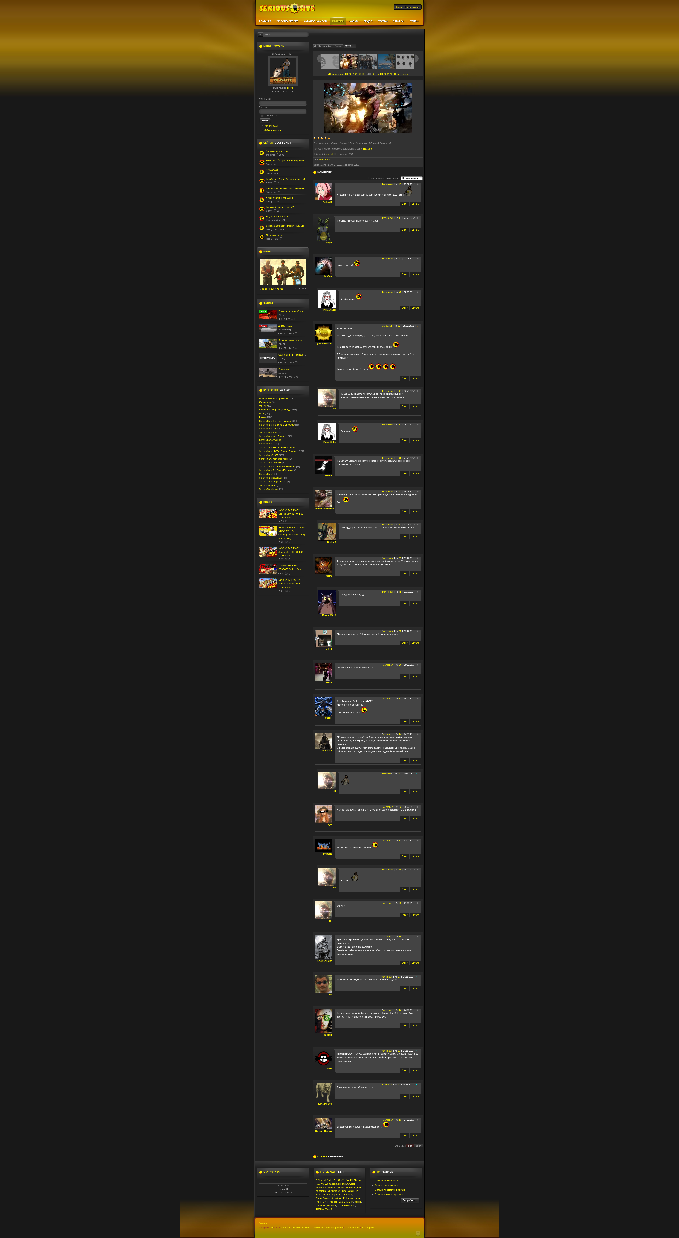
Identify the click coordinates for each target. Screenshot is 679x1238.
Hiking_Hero (272, 229)
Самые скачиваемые (387, 1185)
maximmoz (355, 1198)
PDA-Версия (367, 1228)
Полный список (324, 1209)
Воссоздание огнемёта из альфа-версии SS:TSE (302, 311)
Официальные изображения (273, 398)
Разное (338, 46)
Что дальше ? (273, 170)
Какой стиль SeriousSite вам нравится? (285, 179)
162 (355, 74)
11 (298, 348)
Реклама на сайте (302, 1228)
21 (400, 840)
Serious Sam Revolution (271, 478)
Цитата (415, 204)
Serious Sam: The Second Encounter (277, 425)
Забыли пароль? (273, 130)
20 (400, 903)
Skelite (329, 682)
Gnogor (328, 718)
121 (278, 192)
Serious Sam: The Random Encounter (277, 466)
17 (399, 977)
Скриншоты (265, 402)
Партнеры (286, 1228)
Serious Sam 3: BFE (268, 455)
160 (347, 74)
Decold (357, 1202)
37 (400, 292)
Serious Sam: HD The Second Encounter (278, 451)
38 (400, 424)
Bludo (343, 1191)
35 (400, 870)
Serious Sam (325, 159)
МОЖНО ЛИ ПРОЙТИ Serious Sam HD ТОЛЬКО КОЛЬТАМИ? (290, 514)
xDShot (328, 475)
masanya (282, 373)
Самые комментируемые (389, 1194)
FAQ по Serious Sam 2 (277, 216)
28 (400, 558)
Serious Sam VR (267, 485)
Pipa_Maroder (273, 220)
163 (359, 74)
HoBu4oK (347, 1194)
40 (400, 184)
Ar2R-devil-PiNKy (324, 1180)
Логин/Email (265, 99)
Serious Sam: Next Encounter (273, 436)
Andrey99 (327, 202)
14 (399, 1084)
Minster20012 (329, 615)
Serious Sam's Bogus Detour (273, 481)
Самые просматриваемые (390, 1189)
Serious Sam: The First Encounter (275, 421)
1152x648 (367, 149)
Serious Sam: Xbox (268, 432)
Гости (290, 88)
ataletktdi (270, 155)
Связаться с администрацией (328, 1228)
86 (285, 220)
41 (400, 592)
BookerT (331, 542)
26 (400, 665)
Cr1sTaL (351, 1184)
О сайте (263, 1223)
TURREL (328, 1035)
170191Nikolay (324, 961)
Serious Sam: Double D (270, 462)
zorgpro (322, 1191)
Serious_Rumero (323, 1131)
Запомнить (271, 116)
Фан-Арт (263, 406)
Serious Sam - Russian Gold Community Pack (288, 188)
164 (363, 74)
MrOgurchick (333, 1191)
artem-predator (339, 1184)
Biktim (281, 315)
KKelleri (345, 1198)
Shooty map (284, 369)
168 (382, 74)
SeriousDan (350, 1187)
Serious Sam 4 (266, 474)
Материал (387, 184)
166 (373, 74)
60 (278, 173)
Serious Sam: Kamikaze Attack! (274, 459)
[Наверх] (418, 1233)
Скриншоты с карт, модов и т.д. (274, 410)
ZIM (330, 994)
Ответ (405, 204)
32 (399, 326)
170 (390, 74)
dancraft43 (321, 1187)
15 (399, 1051)
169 (386, 74)
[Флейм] (262, 155)
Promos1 (327, 854)
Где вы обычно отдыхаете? (280, 207)
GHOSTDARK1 (345, 1180)
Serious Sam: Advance (270, 440)
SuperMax (337, 1194)
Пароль (263, 107)
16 (400, 1010)
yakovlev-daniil (324, 343)
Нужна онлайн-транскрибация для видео (286, 160)
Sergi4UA (336, 1198)
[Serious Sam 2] (262, 220)
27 (400, 631)
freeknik (329, 154)
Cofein (329, 649)
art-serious (283, 329)
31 (400, 458)
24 (400, 734)
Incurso (340, 1187)
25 (400, 698)
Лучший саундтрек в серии (279, 198)
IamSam (328, 276)
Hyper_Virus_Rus (324, 1202)
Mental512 (352, 1191)
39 (400, 218)
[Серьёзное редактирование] (262, 239)
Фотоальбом (325, 46)
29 (400, 491)
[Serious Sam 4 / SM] (262, 174)
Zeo (335, 1180)
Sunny (269, 164)
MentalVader (329, 310)
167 (377, 74)
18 (400, 937)
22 (400, 807)
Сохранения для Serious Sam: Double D (298, 355)
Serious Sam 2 (266, 443)
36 (400, 258)
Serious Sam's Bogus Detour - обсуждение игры (289, 226)
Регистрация (271, 125)
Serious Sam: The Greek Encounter (276, 470)
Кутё (330, 824)
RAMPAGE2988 (272, 289)
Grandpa (331, 1187)
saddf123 (338, 1202)
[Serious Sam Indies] (262, 230)
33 (400, 391)
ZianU (318, 1194)
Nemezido (327, 750)
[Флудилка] (262, 164)
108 (299, 334)
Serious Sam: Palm (268, 428)
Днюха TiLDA (285, 326)
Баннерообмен (352, 1228)
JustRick (327, 1194)
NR (334, 408)
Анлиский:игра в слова (277, 151)
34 (398, 773)
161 (351, 74)
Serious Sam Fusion (269, 489)
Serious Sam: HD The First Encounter (277, 447)
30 (400, 524)
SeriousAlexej (325, 1104)
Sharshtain (321, 1205)
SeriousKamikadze (324, 509)
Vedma (329, 576)
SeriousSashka (323, 1198)
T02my (281, 358)
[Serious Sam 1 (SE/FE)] (262, 192)
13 (400, 1120)
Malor (329, 1068)
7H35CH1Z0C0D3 (346, 1205)
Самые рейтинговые (387, 1180)
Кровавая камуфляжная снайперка (296, 340)
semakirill (331, 1205)
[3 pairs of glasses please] (283, 284)
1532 (281, 155)
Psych (329, 242)
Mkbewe (358, 1180)
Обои (262, 413)
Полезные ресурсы (276, 235)
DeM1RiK (348, 1202)
